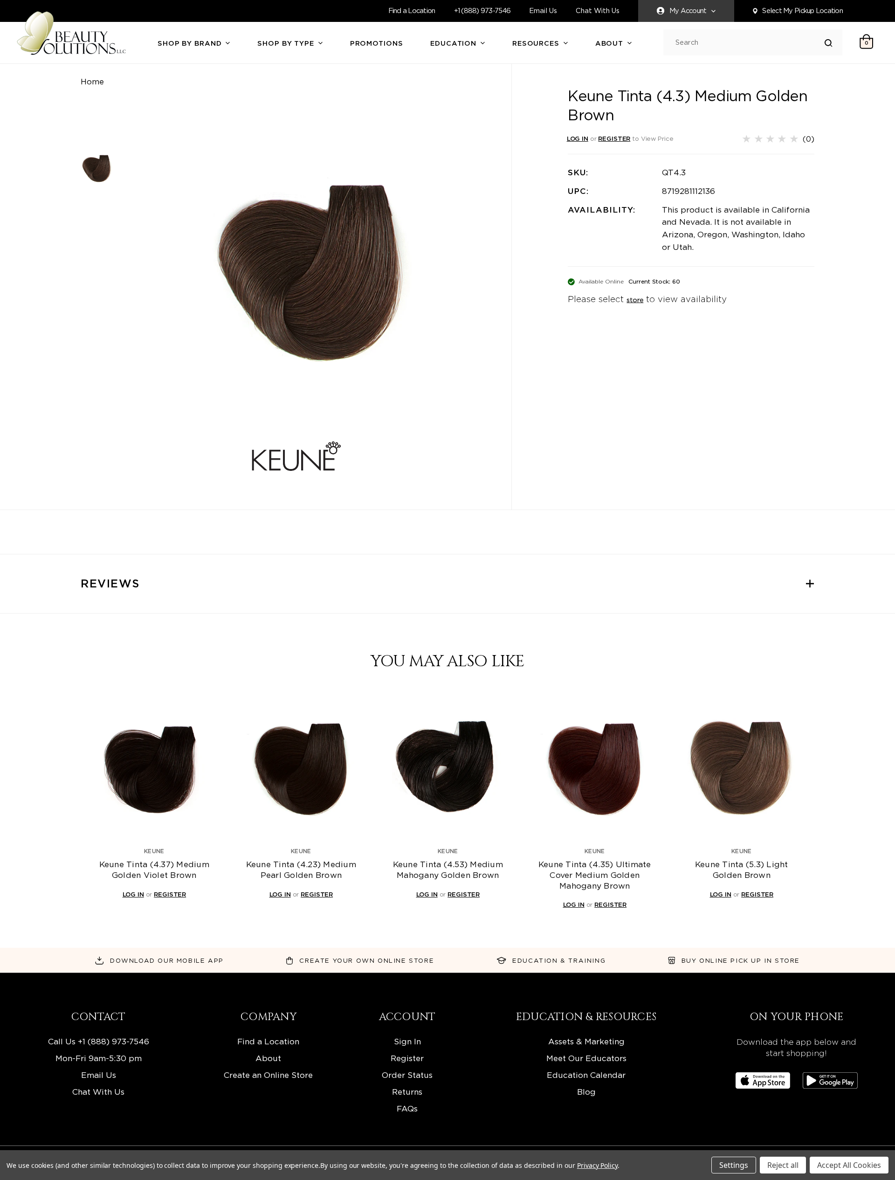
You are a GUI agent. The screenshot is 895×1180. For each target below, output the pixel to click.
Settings (733, 1165)
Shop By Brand (191, 43)
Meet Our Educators (586, 1058)
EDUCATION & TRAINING (559, 960)
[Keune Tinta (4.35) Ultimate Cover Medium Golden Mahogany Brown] (595, 767)
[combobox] (750, 42)
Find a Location (411, 11)
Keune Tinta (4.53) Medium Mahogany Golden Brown (448, 869)
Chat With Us (598, 11)
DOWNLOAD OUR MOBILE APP (167, 960)
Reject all (783, 1165)
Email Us (543, 11)
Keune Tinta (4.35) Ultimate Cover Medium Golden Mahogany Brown (594, 874)
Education (454, 43)
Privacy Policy (597, 1165)
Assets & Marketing (586, 1041)
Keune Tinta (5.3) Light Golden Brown (741, 869)
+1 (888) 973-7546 (482, 11)
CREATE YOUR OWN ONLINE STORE (366, 960)
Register (407, 1058)
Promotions (376, 43)
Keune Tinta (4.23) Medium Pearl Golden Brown (301, 869)
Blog (586, 1092)
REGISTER (614, 138)
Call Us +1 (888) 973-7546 (98, 1041)
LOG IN (577, 138)
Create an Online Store (268, 1075)
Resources (537, 43)
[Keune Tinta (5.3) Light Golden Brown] (741, 767)
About (610, 43)
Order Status (407, 1075)
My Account (688, 11)
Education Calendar (586, 1075)
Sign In (407, 1041)
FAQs (407, 1108)
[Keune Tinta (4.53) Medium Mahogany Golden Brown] (448, 767)
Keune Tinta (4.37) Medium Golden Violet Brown (154, 869)
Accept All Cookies (849, 1165)
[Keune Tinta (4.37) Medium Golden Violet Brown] (154, 767)
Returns (407, 1092)
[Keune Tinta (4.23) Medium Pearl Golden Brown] (301, 767)
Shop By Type (286, 43)
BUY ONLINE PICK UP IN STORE (741, 960)
